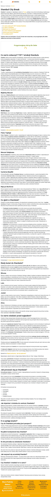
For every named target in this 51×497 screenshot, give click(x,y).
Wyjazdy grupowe (31, 486)
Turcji (24, 12)
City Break (8, 6)
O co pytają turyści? (8, 34)
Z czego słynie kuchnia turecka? (15, 260)
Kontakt (19, 483)
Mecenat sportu (43, 481)
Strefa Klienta (43, 488)
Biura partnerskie (19, 488)
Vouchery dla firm (31, 487)
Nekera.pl (3, 6)
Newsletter (43, 483)
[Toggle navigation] (2, 2)
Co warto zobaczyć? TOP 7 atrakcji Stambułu (14, 26)
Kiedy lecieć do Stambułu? (9, 29)
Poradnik (31, 481)
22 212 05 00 (8, 490)
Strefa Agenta (43, 486)
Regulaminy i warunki (43, 484)
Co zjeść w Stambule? (8, 27)
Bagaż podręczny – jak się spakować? (16, 353)
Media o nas (31, 489)
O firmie (19, 481)
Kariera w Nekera (19, 484)
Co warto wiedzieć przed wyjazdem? (12, 30)
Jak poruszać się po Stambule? (11, 32)
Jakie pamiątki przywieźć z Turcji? (14, 130)
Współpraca (19, 486)
